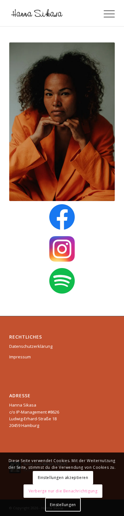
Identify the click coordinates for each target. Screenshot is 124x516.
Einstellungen (63, 504)
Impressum (20, 357)
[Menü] (106, 13)
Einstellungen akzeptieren (63, 477)
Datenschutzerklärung (30, 346)
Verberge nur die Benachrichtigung (63, 491)
